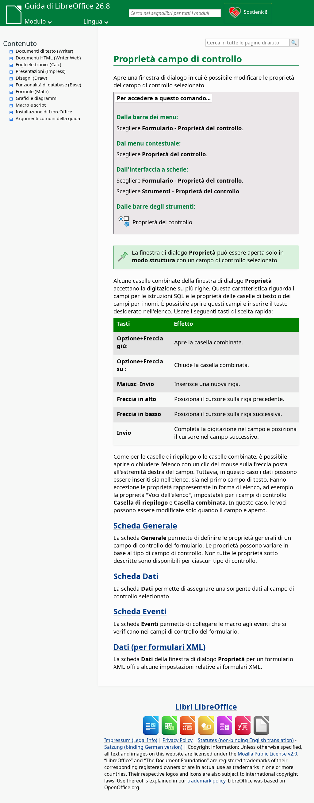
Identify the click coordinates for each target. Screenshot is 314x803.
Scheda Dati (136, 576)
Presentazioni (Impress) (41, 71)
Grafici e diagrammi (37, 98)
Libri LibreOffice (206, 706)
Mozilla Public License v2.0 (267, 753)
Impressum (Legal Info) (130, 740)
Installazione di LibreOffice (44, 111)
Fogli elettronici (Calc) (38, 64)
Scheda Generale (145, 525)
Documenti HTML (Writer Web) (48, 58)
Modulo (35, 21)
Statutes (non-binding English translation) (246, 740)
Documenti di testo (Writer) (44, 51)
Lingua (92, 21)
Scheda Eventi (140, 611)
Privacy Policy (178, 740)
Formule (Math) (32, 91)
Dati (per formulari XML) (159, 647)
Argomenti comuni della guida (48, 118)
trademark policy (206, 780)
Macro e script (31, 105)
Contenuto (20, 43)
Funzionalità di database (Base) (48, 84)
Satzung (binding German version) (143, 747)
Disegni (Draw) (31, 78)
